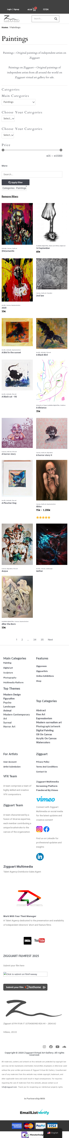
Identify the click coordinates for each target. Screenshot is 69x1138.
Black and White (54, 246)
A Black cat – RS (9, 397)
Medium (62, 405)
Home (5, 27)
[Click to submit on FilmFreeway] (25, 975)
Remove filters (10, 196)
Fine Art (40, 714)
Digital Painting (45, 730)
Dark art (14, 248)
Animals (4, 248)
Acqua (5, 571)
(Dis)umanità (8, 251)
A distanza (41, 408)
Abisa (39, 506)
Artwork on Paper (41, 405)
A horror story (9, 454)
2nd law (40, 296)
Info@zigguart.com (9, 1087)
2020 (4, 308)
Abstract (41, 710)
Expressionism (15, 305)
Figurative (50, 452)
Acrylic (4, 305)
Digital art (62, 246)
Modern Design (12, 694)
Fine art (48, 352)
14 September (43, 248)
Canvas (9, 248)
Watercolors (43, 742)
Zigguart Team (13, 805)
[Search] (55, 19)
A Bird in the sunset (11, 352)
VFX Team (10, 776)
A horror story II (44, 455)
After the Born (9, 624)
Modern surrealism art (49, 722)
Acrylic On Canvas (46, 738)
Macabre (49, 293)
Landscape (49, 568)
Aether (39, 571)
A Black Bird (42, 355)
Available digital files (42, 246)
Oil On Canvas (44, 734)
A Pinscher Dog (9, 503)
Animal (7, 710)
